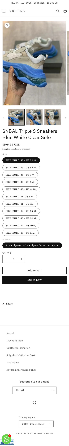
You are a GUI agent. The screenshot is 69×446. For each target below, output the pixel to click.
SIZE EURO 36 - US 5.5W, (21, 160)
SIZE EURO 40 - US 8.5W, (21, 189)
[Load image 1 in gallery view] (16, 117)
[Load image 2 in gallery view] (34, 117)
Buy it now (34, 279)
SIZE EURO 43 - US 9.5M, (21, 218)
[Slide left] (3, 117)
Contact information (18, 348)
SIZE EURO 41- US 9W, (20, 196)
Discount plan (14, 340)
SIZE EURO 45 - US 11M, (20, 233)
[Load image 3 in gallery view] (52, 117)
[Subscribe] (52, 390)
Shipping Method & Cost (20, 355)
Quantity (7, 252)
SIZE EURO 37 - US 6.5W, (21, 167)
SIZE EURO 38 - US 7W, (20, 175)
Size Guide (12, 362)
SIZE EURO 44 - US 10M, (21, 225)
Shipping (6, 149)
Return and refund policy (21, 369)
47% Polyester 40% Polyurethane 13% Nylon (32, 245)
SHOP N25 (29, 433)
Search (10, 333)
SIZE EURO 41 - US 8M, (20, 204)
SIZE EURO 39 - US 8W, (20, 182)
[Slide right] (65, 117)
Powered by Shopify (43, 433)
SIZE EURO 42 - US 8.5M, (21, 211)
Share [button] (9, 303)
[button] (4, 11)
